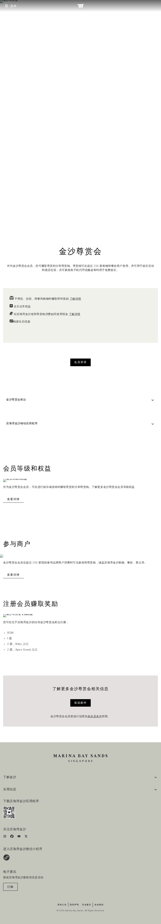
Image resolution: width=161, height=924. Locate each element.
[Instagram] (5, 837)
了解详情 (75, 298)
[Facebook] (12, 837)
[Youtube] (19, 837)
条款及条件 (95, 716)
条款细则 (98, 905)
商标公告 (62, 905)
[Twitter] (26, 837)
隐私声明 (74, 905)
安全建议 (86, 905)
